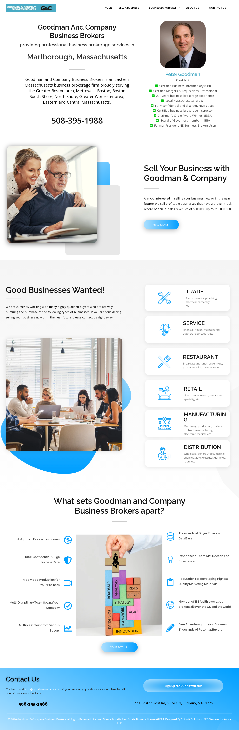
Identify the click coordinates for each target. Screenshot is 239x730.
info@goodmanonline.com (43, 689)
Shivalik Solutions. (192, 719)
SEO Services (211, 719)
